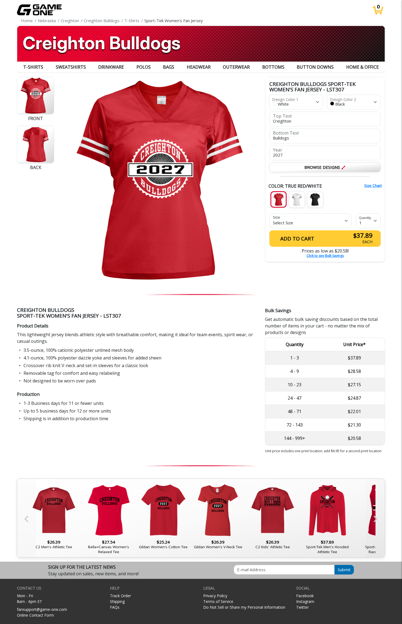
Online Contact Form (35, 615)
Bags (168, 67)
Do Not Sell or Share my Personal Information (244, 607)
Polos (143, 67)
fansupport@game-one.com (42, 609)
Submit (344, 569)
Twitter (302, 607)
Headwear (199, 67)
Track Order (120, 595)
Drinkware (111, 67)
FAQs (115, 607)
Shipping (117, 601)
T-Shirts (33, 67)
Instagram (305, 601)
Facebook (305, 595)
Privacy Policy (215, 595)
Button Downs (315, 67)
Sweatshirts (71, 67)
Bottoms (273, 67)
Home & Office (362, 67)
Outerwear (236, 67)
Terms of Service (218, 601)
